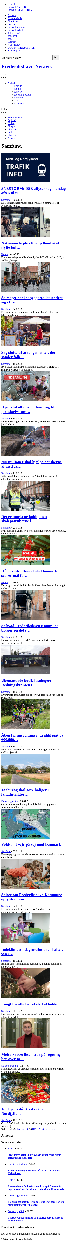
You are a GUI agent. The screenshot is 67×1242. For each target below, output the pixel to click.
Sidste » (51, 1129)
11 (33, 1129)
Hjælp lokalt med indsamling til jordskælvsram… (27, 409)
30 (42, 1129)
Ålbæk (11, 138)
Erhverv (18, 91)
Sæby (11, 132)
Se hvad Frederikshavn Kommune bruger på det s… (29, 628)
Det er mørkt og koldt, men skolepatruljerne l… (24, 518)
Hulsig (11, 123)
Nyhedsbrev (14, 44)
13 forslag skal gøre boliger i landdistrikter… (25, 792)
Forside (11, 24)
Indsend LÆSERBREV (20, 9)
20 (40, 1129)
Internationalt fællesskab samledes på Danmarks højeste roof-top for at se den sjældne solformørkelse (36, 1188)
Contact (12, 15)
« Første (19, 1129)
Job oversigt (14, 33)
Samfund (19, 97)
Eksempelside (15, 18)
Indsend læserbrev (17, 27)
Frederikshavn (15, 117)
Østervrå (12, 135)
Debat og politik (22, 94)
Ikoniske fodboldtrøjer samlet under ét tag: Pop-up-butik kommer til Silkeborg (36, 1203)
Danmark (19, 103)
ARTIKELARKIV (11, 58)
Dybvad (12, 120)
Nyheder (12, 83)
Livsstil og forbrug (17, 1164)
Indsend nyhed (15, 30)
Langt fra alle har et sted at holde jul (32, 1004)
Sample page (14, 50)
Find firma (13, 21)
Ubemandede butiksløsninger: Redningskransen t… (26, 682)
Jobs (10, 38)
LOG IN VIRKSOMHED (21, 47)
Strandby (12, 129)
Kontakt (12, 4)
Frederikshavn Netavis (26, 66)
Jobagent (12, 36)
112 (16, 100)
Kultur (17, 88)
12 (35, 1129)
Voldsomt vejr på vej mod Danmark (31, 844)
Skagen (11, 126)
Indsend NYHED (17, 7)
